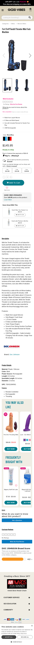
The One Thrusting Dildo (10, 434)
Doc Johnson (15, 354)
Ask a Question (7, 112)
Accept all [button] (9, 637)
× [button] (32, 626)
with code (17, 2)
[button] (2, 9)
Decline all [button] (25, 637)
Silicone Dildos (21, 23)
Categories (5, 23)
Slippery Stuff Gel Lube (11, 489)
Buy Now (11, 449)
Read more (24, 633)
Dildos (13, 23)
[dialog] (17, 634)
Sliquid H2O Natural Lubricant (27, 490)
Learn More (8, 200)
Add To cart (14, 182)
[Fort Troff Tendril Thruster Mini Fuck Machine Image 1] (17, 55)
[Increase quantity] (11, 177)
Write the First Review (16, 104)
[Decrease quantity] (4, 177)
